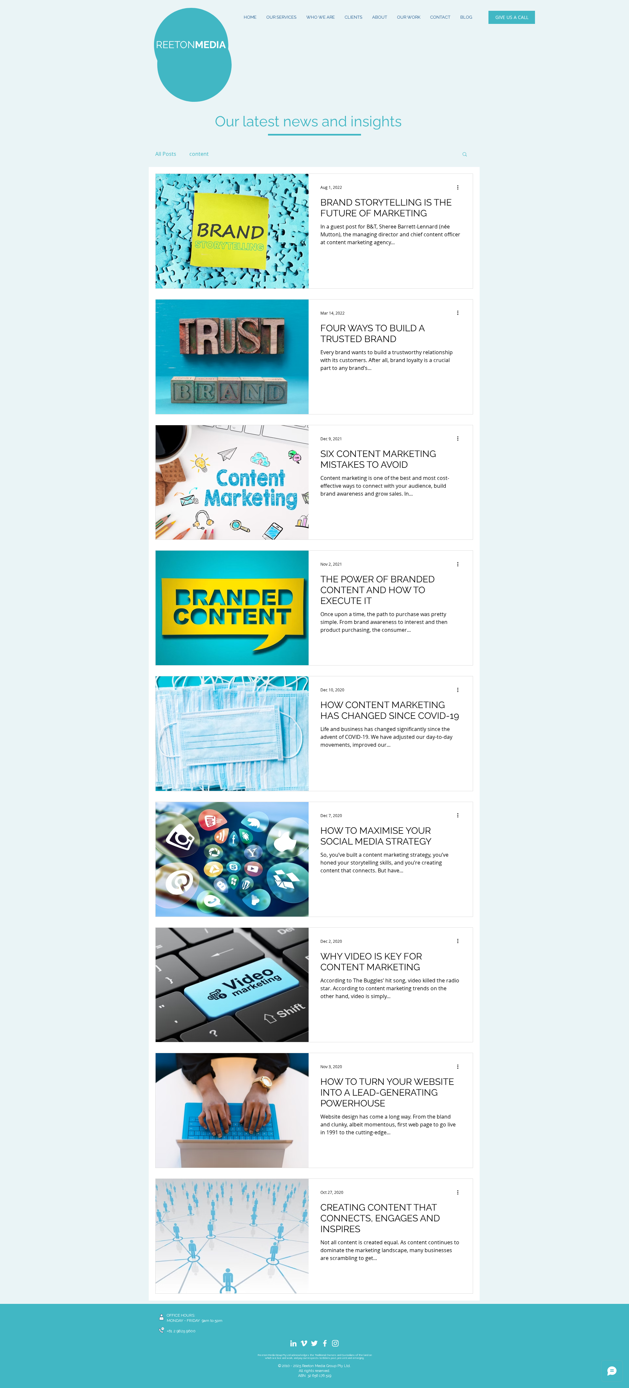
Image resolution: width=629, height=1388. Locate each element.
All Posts (165, 153)
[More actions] (460, 187)
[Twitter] (314, 1343)
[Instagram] (335, 1343)
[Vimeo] (303, 1343)
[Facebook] (324, 1343)
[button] (465, 154)
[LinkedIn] (293, 1343)
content (199, 153)
